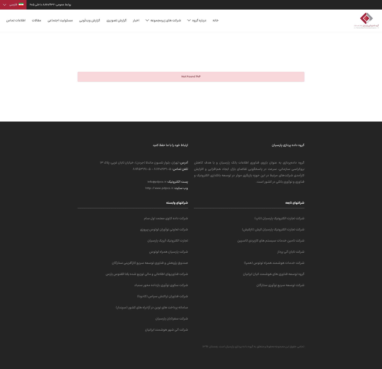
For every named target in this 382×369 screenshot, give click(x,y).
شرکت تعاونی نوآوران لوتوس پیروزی (164, 229)
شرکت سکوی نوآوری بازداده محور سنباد (161, 285)
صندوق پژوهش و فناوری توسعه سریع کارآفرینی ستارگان (150, 263)
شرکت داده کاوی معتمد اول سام (166, 218)
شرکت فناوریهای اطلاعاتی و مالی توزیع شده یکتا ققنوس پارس (147, 274)
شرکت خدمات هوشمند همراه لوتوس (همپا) (274, 263)
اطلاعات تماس (15, 20)
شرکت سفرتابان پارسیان (171, 318)
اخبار (136, 20)
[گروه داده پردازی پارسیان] (366, 21)
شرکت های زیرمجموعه (165, 20)
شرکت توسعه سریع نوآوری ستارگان (280, 285)
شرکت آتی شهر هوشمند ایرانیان (166, 329)
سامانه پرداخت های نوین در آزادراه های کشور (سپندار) (152, 307)
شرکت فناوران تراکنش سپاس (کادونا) (162, 296)
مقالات (36, 20)
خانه (216, 20)
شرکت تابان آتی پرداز (290, 251)
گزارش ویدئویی (89, 20)
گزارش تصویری (116, 20)
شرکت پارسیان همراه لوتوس (168, 251)
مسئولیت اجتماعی (60, 20)
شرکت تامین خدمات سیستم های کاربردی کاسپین (270, 240)
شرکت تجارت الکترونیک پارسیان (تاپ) (279, 218)
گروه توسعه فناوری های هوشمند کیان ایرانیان (273, 274)
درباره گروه (199, 20)
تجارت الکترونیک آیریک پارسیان (167, 240)
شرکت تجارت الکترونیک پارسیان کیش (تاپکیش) (273, 229)
